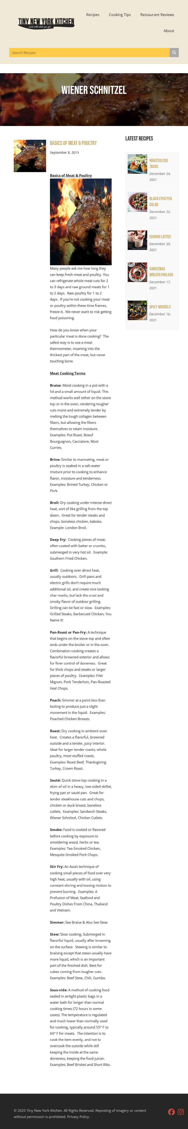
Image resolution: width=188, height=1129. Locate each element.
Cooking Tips (120, 14)
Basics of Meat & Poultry (73, 143)
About (169, 30)
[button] (171, 1112)
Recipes (93, 14)
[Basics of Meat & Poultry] (30, 155)
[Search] (174, 52)
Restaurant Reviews (157, 14)
